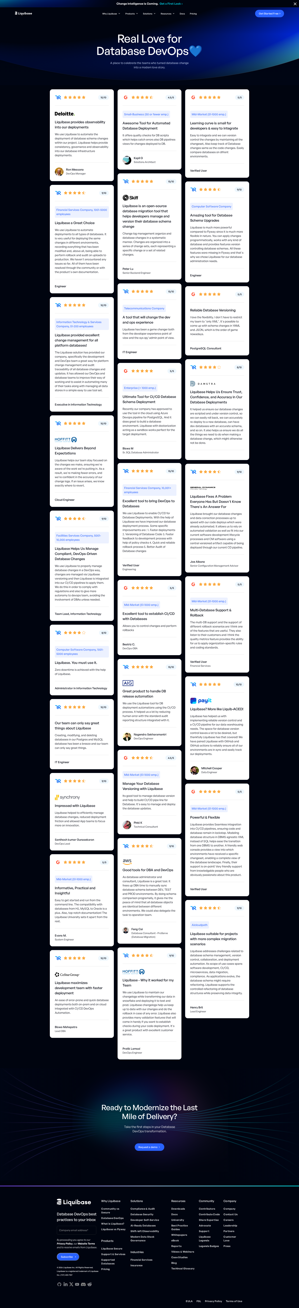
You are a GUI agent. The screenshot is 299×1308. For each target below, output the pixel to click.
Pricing (193, 13)
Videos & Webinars (182, 1251)
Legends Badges (209, 1246)
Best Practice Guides (179, 1227)
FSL (199, 1301)
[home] (43, 14)
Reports (176, 1246)
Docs (182, 13)
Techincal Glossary (183, 1268)
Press (227, 1246)
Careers (228, 1219)
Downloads (178, 1208)
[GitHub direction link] (59, 1284)
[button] (111, 13)
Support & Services (113, 1254)
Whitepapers (179, 1234)
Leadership (230, 1225)
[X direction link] (71, 1284)
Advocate (205, 1225)
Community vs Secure (110, 1210)
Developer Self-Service (145, 1219)
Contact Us (230, 1214)
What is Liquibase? (112, 1223)
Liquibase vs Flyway (113, 1229)
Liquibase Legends (205, 1238)
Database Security (142, 1214)
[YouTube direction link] (77, 1284)
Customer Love (229, 1238)
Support (204, 1231)
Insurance (137, 1265)
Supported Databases (108, 1261)
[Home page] (78, 1202)
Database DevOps (112, 1218)
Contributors (207, 1208)
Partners (229, 1231)
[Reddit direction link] (89, 1284)
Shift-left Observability (145, 1231)
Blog (174, 1262)
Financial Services (142, 1259)
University (177, 1219)
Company (229, 1208)
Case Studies (179, 1257)
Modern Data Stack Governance (142, 1238)
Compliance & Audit (143, 1208)
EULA (189, 1301)
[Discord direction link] (83, 1284)
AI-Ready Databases (143, 1225)
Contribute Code (209, 1214)
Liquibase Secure (111, 1248)
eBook (175, 1240)
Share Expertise (209, 1219)
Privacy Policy (213, 1301)
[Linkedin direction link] (65, 1284)
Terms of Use (234, 1301)
